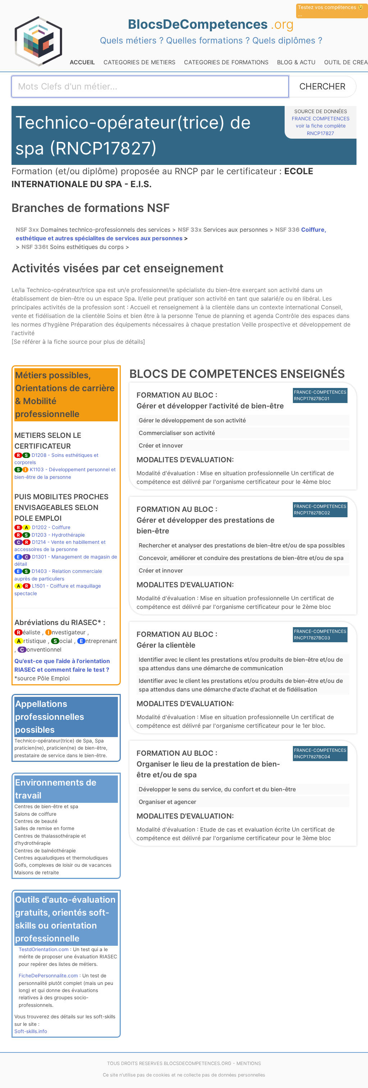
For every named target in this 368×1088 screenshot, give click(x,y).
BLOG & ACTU (296, 62)
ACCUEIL (82, 62)
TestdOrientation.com (44, 949)
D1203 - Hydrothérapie (58, 535)
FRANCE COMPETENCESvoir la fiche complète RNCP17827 (321, 126)
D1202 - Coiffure (51, 527)
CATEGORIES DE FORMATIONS (226, 62)
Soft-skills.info (30, 1031)
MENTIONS (248, 1063)
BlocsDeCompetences (211, 24)
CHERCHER (322, 86)
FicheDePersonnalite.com (48, 975)
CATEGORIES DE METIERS (139, 62)
